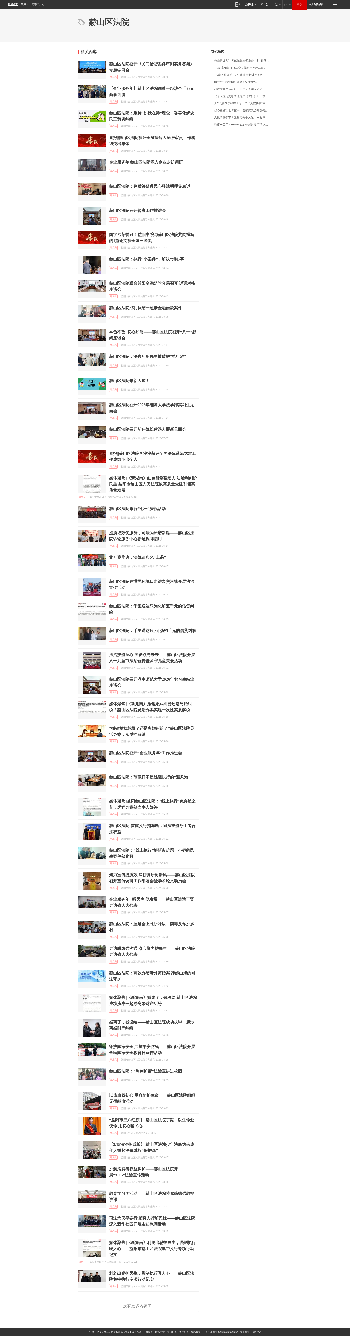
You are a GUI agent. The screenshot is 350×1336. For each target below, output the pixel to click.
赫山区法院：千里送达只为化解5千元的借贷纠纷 (152, 630)
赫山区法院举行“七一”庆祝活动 (137, 508)
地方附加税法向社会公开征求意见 (235, 82)
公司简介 (148, 1332)
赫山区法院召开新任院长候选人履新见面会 (147, 429)
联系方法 (160, 1332)
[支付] (277, 4)
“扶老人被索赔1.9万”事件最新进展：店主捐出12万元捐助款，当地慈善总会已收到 (243, 74)
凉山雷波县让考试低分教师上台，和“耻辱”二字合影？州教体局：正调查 (243, 60)
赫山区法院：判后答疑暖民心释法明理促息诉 (149, 186)
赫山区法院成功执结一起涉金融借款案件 (145, 307)
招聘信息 (172, 1332)
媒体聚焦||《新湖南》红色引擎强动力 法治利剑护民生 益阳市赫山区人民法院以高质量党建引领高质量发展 (153, 484)
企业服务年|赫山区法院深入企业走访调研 (146, 162)
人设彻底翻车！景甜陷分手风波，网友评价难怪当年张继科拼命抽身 (243, 117)
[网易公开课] (250, 4)
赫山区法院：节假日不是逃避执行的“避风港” (149, 777)
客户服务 (184, 1332)
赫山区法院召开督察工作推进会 (137, 210)
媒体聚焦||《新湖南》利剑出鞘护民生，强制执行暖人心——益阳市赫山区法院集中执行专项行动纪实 (152, 1248)
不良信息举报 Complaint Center (220, 1332)
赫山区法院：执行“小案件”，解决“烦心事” (147, 259)
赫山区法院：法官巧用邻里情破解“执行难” (147, 356)
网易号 (113, 77)
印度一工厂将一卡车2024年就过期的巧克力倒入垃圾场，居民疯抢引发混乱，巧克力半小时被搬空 (243, 124)
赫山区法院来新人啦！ (129, 380)
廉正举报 (245, 1332)
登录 (299, 4)
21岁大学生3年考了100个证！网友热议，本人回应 (243, 89)
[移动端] (238, 4)
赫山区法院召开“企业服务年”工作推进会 (145, 753)
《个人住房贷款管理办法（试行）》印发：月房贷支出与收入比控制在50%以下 (243, 96)
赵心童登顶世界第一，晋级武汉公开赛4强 (240, 110)
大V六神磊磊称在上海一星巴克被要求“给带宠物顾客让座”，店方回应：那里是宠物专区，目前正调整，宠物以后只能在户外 (243, 103)
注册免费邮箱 (316, 4)
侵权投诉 (256, 1332)
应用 (23, 4)
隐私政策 (196, 1332)
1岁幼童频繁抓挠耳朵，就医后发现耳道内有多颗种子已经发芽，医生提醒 (243, 67)
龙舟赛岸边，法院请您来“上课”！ (139, 557)
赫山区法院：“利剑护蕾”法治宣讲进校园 (145, 1071)
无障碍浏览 (38, 4)
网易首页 (13, 4)
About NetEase (132, 1332)
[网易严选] (265, 4)
